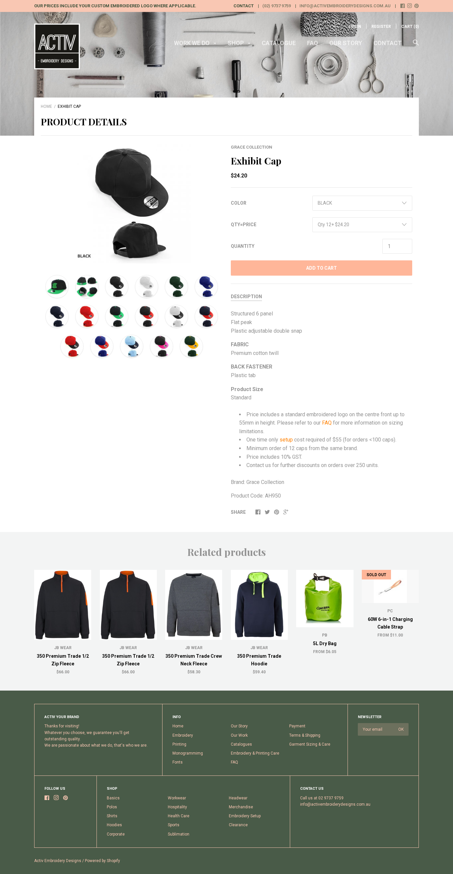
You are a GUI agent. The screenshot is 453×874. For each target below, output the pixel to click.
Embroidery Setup (245, 816)
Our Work (239, 735)
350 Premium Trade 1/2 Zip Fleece (63, 659)
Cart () (410, 26)
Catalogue (279, 42)
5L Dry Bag (325, 643)
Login (355, 26)
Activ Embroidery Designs (57, 860)
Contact (387, 42)
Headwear (238, 798)
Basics (113, 798)
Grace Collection (251, 147)
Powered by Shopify (102, 860)
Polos (112, 807)
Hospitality (177, 807)
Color (238, 203)
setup (287, 440)
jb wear (259, 647)
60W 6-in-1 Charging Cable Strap (390, 623)
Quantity (242, 246)
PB (324, 635)
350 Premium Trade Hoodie (259, 659)
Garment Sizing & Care (309, 744)
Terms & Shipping (304, 735)
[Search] (416, 46)
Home (46, 106)
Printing (179, 744)
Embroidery (182, 735)
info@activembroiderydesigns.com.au (345, 5)
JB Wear (63, 647)
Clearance (238, 825)
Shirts (112, 816)
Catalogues (241, 744)
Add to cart (321, 268)
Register (381, 26)
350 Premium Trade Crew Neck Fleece (193, 659)
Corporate (116, 834)
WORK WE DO (192, 42)
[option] (132, 203)
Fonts (177, 762)
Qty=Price (243, 224)
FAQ (312, 42)
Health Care (178, 816)
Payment (297, 726)
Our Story (345, 42)
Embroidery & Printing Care (255, 753)
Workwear (177, 798)
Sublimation (178, 834)
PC (390, 611)
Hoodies (114, 825)
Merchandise (241, 807)
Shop (236, 42)
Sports (173, 825)
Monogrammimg (187, 753)
